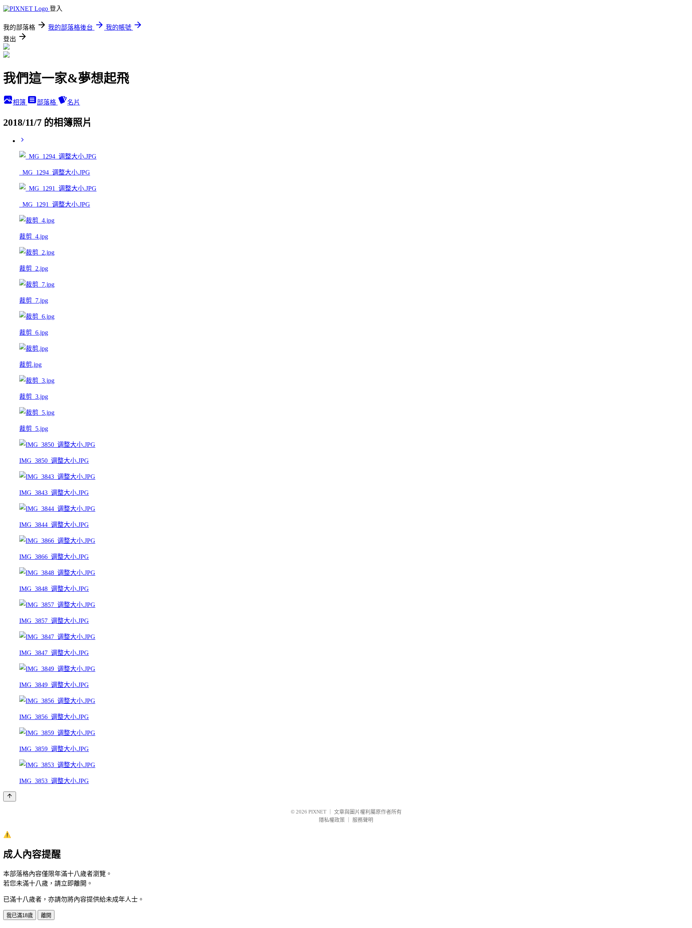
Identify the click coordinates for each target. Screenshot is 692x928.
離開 (46, 915)
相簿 (20, 102)
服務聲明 (362, 820)
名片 (73, 102)
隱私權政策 (332, 820)
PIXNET (317, 812)
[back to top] (9, 796)
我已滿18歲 (19, 915)
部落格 (47, 102)
